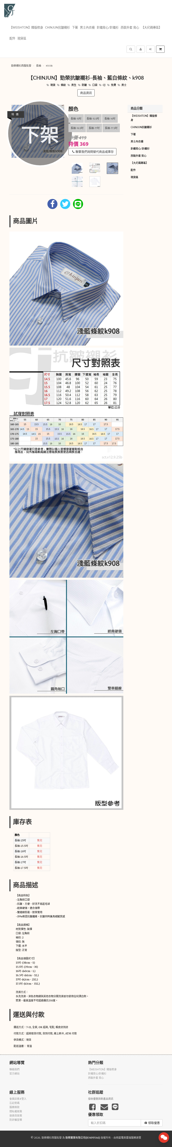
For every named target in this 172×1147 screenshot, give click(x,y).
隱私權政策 (15, 1111)
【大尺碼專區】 (151, 27)
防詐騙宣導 (15, 1119)
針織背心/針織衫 (108, 27)
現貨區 (21, 38)
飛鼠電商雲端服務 (126, 1137)
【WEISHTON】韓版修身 (26, 27)
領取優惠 (154, 1123)
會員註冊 (14, 1098)
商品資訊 (86, 93)
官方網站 (14, 1073)
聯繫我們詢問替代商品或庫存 (95, 152)
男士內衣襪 (87, 27)
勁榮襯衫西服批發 (21, 65)
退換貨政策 (15, 1115)
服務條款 (14, 1107)
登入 (23, 1098)
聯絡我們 (14, 1069)
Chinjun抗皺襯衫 (57, 27)
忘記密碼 (14, 1103)
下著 (75, 27)
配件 (12, 38)
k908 (49, 65)
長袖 (38, 65)
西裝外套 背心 (130, 27)
